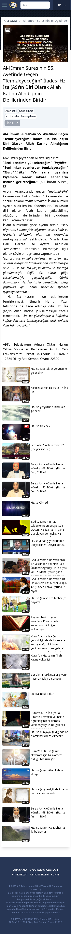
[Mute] (13, 53)
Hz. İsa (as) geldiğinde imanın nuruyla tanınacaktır (49, 791)
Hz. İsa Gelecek (40, 426)
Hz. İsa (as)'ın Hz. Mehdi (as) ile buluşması (48, 829)
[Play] (6, 53)
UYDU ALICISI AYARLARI (43, 869)
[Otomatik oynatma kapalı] (7, 59)
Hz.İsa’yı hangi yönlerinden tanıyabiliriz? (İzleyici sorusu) (48, 543)
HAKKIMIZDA (19, 874)
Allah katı (11, 111)
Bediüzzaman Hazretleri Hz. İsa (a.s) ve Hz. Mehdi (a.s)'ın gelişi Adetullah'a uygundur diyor (49, 585)
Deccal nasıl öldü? (42, 694)
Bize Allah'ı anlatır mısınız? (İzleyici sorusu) (47, 447)
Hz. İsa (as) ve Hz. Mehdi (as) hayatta (49, 600)
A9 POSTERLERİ (39, 874)
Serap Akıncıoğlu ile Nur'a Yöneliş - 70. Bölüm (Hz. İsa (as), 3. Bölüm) (48, 487)
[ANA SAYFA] (13, 5)
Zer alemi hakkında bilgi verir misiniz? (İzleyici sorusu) (49, 676)
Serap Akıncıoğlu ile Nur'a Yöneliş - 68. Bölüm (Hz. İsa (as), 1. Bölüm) (48, 812)
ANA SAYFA (20, 869)
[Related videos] (8, 30)
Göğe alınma (26, 111)
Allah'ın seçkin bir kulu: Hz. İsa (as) (49, 390)
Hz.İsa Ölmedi (39, 502)
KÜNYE (55, 874)
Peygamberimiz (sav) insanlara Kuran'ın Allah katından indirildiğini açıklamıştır (45, 623)
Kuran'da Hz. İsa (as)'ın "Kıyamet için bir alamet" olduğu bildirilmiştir (46, 755)
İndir (10, 123)
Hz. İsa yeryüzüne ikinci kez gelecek (48, 409)
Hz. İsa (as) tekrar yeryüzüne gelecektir (49, 370)
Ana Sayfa (10, 21)
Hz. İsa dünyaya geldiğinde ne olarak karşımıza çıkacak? (49, 734)
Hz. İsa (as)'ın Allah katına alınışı (47, 772)
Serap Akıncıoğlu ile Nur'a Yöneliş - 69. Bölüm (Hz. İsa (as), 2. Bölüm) (48, 468)
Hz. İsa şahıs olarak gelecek (21, 116)
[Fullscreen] (64, 59)
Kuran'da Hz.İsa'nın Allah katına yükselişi (46, 657)
